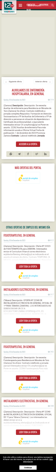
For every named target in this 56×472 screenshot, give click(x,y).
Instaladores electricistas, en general (26, 289)
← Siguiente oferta (13, 81)
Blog (29, 10)
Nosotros (43, 5)
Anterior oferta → (43, 81)
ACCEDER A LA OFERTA (28, 144)
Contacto (31, 5)
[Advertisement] (28, 45)
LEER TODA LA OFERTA (28, 266)
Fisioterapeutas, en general (19, 235)
